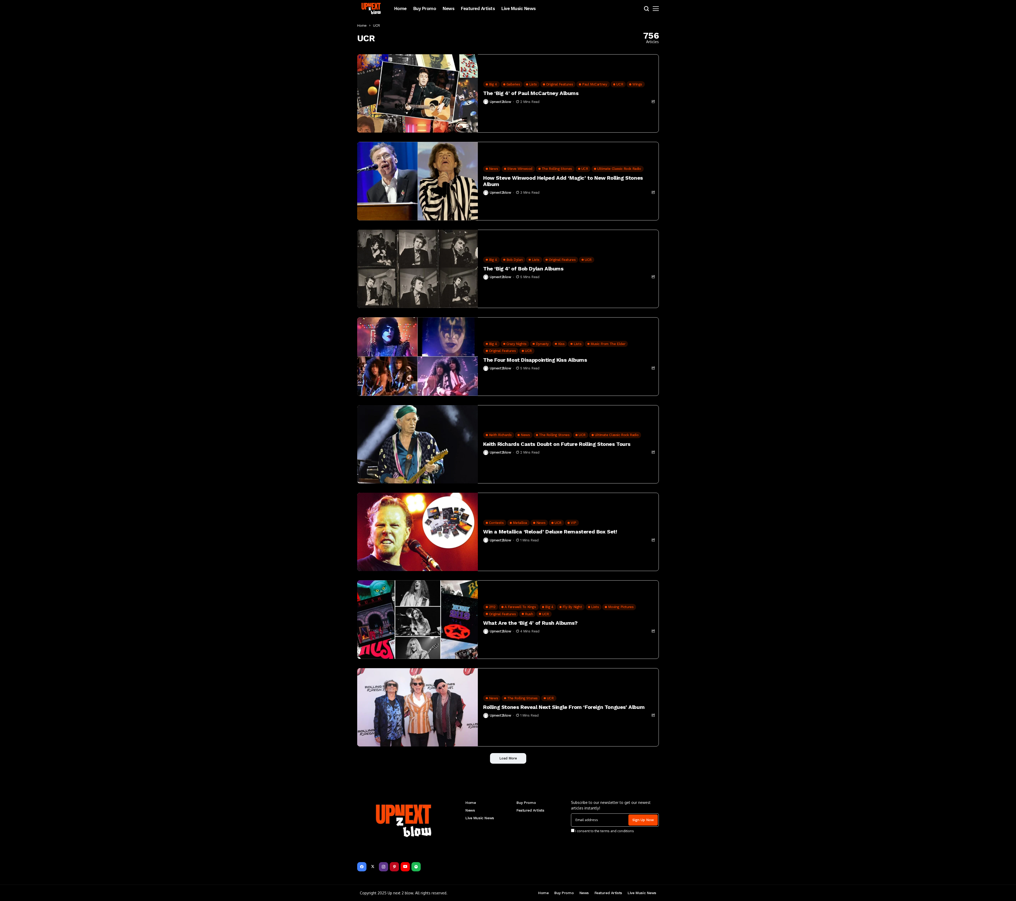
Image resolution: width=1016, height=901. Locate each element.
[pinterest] (394, 866)
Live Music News (479, 818)
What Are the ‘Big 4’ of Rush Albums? (530, 623)
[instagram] (383, 866)
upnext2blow (500, 102)
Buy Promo (526, 802)
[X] (372, 866)
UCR (376, 25)
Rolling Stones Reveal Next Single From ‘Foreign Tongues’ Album (564, 707)
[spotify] (416, 866)
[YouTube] (405, 866)
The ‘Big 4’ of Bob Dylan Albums (523, 268)
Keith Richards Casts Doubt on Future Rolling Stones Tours (556, 444)
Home (362, 25)
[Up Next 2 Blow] (371, 8)
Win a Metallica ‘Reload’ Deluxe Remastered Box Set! (550, 531)
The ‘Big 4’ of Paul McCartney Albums (531, 93)
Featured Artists (530, 810)
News (470, 810)
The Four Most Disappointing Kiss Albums (535, 360)
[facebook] (361, 866)
